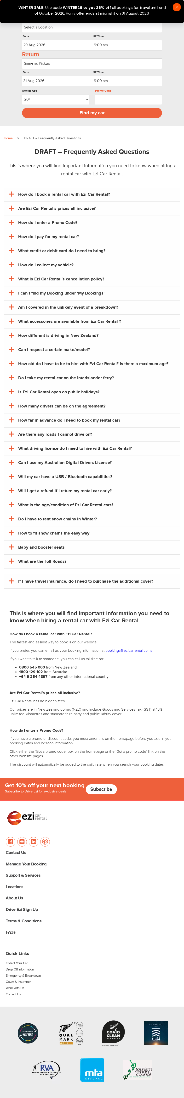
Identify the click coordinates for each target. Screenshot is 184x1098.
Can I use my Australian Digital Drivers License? (65, 462)
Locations (14, 887)
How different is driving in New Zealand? (58, 335)
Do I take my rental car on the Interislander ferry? (66, 378)
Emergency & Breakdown (23, 976)
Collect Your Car (17, 963)
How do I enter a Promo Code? (47, 222)
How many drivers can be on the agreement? (61, 406)
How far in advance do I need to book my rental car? (69, 420)
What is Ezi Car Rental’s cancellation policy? (61, 279)
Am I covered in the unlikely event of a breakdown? (68, 307)
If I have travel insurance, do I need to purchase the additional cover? (85, 581)
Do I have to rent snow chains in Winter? (57, 519)
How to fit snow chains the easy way (53, 533)
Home (8, 138)
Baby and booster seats (41, 547)
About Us (14, 898)
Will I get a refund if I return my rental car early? (65, 491)
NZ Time (98, 36)
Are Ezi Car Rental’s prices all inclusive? (57, 208)
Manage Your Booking (26, 864)
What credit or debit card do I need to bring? (61, 251)
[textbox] (92, 27)
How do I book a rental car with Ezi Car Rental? (64, 194)
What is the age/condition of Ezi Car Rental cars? (65, 505)
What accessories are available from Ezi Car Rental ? (69, 321)
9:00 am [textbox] (101, 45)
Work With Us (15, 988)
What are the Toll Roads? (42, 561)
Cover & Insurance (18, 982)
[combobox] (92, 27)
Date (26, 36)
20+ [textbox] (27, 99)
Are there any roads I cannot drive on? (55, 434)
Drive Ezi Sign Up (22, 909)
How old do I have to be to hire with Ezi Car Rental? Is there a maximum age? (93, 364)
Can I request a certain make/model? (54, 349)
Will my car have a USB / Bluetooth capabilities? (65, 476)
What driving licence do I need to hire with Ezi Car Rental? (75, 448)
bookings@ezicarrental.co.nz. (129, 650)
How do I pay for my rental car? (48, 237)
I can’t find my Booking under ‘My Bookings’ (61, 293)
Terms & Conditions (23, 921)
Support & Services (23, 875)
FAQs (11, 932)
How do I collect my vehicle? (46, 265)
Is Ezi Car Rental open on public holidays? (58, 392)
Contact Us (16, 852)
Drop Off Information (20, 969)
